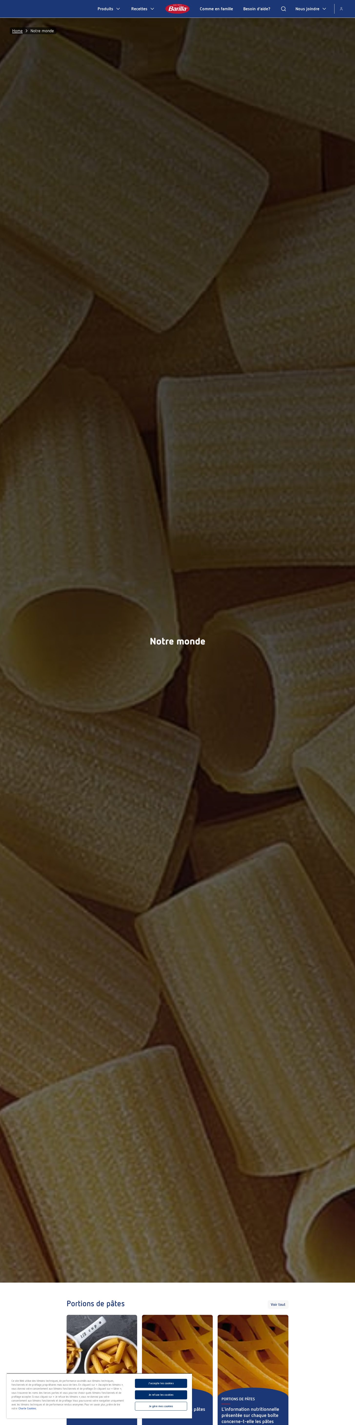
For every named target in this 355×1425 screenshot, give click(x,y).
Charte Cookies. (28, 1408)
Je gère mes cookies (161, 1406)
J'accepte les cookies (160, 1383)
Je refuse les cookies (161, 1394)
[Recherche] (283, 9)
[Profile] (341, 9)
